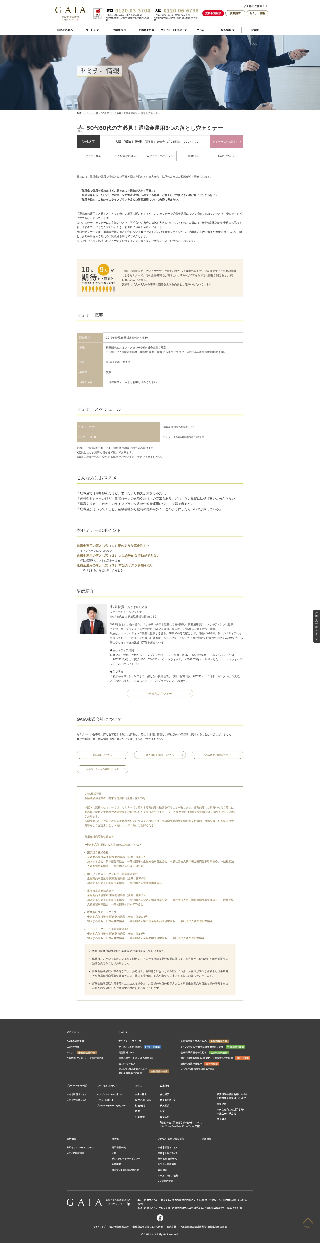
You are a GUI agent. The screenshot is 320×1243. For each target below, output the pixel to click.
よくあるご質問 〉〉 (256, 6)
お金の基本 (141, 1094)
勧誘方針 (171, 1226)
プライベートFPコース (129, 1041)
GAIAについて (226, 156)
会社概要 (165, 1094)
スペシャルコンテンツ (107, 1085)
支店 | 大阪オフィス (76, 1099)
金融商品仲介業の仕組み (193, 1041)
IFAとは (71, 1052)
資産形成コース (126, 1052)
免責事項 (116, 1164)
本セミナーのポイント (160, 156)
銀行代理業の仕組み (191, 1063)
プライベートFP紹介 (172, 30)
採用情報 (207, 1138)
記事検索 (140, 1116)
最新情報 (226, 30)
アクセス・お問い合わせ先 (171, 1138)
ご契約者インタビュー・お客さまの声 (85, 1058)
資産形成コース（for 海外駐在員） (135, 1058)
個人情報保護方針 (119, 1226)
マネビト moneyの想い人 (110, 1094)
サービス (91, 30)
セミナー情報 (258, 13)
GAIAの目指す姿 (75, 1041)
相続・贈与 (140, 1105)
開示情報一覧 (119, 1147)
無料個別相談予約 (167, 1158)
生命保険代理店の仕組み (193, 1052)
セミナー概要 (93, 156)
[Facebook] (160, 1217)
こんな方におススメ (127, 156)
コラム (200, 30)
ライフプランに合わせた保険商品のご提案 (201, 1046)
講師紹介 (193, 156)
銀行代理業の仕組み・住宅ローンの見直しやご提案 (206, 1058)
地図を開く (219, 352)
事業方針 (165, 1116)
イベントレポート (105, 1099)
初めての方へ (65, 30)
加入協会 (221, 1119)
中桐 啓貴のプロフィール (160, 693)
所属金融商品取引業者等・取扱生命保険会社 (203, 1226)
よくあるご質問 (165, 1181)
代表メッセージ (168, 1099)
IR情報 (255, 30)
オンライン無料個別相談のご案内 (197, 1069)
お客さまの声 (146, 30)
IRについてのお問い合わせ (125, 1169)
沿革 (162, 1111)
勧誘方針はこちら (102, 754)
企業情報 (117, 30)
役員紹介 (165, 1105)
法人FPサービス (126, 1063)
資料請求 (235, 13)
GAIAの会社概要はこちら (217, 754)
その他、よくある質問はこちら (102, 769)
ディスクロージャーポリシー (126, 1158)
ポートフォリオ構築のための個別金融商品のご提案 (132, 1071)
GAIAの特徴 (73, 1046)
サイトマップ (99, 1226)
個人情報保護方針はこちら (160, 754)
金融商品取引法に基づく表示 (147, 1226)
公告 (114, 1153)
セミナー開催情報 (167, 1164)
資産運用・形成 (143, 1099)
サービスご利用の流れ (130, 1046)
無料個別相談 (213, 13)
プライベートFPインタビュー (111, 1105)
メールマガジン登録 (168, 1175)
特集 (137, 1111)
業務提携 (221, 1103)
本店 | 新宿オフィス (76, 1094)
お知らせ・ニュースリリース (80, 1147)
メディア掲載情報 (75, 1153)
